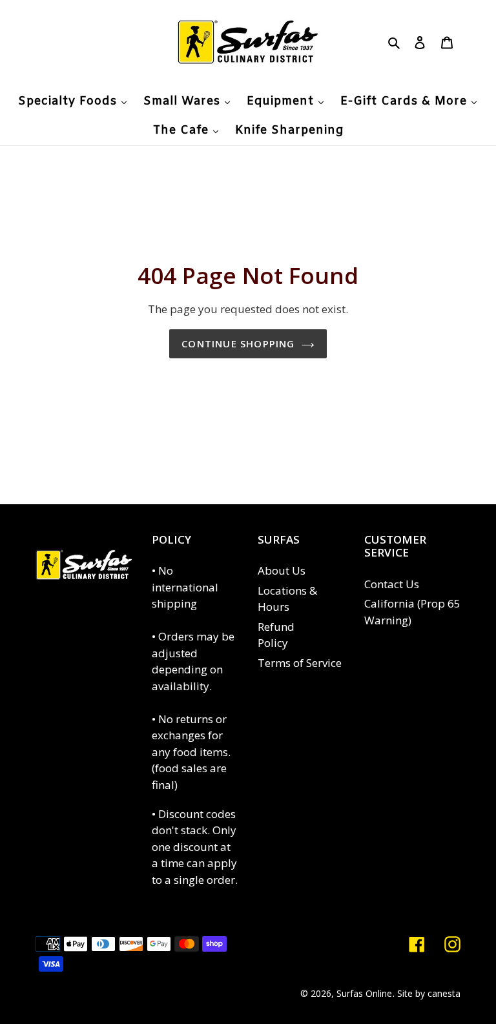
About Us (281, 570)
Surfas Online (364, 993)
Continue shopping (237, 343)
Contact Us (391, 584)
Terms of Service (300, 662)
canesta (444, 993)
